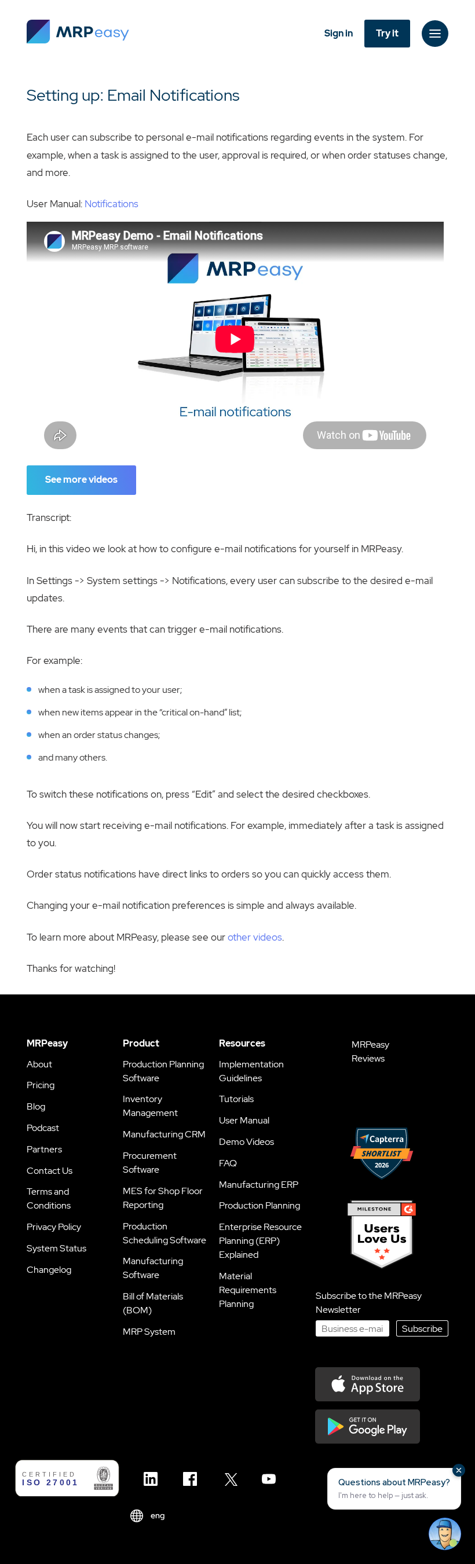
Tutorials (236, 1099)
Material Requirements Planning (247, 1290)
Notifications (111, 203)
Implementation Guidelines (251, 1071)
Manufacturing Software (153, 1268)
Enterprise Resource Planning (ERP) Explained (260, 1241)
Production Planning (259, 1205)
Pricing (40, 1085)
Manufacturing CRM (164, 1134)
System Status (56, 1248)
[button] (394, 1489)
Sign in (338, 33)
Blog (36, 1106)
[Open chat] (445, 1534)
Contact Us (49, 1171)
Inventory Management (150, 1106)
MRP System (149, 1332)
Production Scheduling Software (164, 1233)
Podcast (43, 1128)
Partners (44, 1149)
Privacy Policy (54, 1227)
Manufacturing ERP (258, 1184)
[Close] (458, 1470)
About (39, 1064)
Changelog (49, 1270)
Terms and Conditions (49, 1198)
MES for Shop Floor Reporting (163, 1198)
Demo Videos (246, 1142)
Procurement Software (150, 1163)
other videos (255, 937)
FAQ (228, 1163)
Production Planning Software (163, 1071)
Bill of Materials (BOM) (153, 1303)
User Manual (244, 1120)
